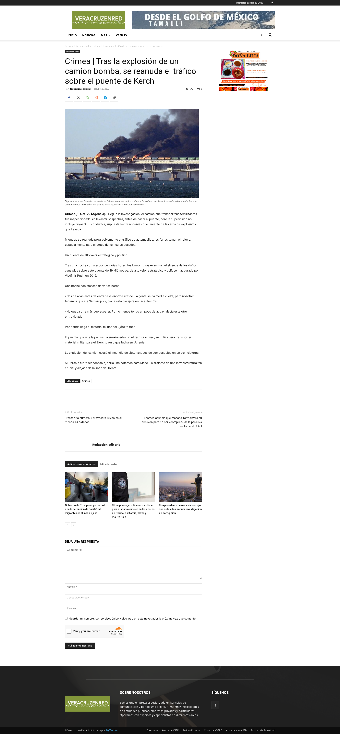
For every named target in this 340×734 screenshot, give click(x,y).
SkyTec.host (112, 730)
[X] (78, 98)
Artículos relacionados (81, 464)
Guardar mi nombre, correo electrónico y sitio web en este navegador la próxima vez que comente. (132, 618)
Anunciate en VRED (236, 730)
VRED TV (121, 35)
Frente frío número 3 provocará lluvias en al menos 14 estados (93, 420)
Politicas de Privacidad (263, 730)
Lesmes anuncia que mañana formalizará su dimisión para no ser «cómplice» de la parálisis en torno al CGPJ (172, 422)
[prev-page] (67, 524)
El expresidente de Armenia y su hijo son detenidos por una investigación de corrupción (180, 509)
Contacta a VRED (213, 730)
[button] (270, 35)
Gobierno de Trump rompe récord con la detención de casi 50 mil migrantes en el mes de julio (85, 509)
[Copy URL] (114, 98)
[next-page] (73, 524)
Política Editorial (191, 730)
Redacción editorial (80, 88)
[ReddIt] (96, 98)
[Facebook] (272, 3)
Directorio (152, 730)
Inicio (72, 35)
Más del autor (109, 464)
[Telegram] (105, 98)
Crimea (86, 380)
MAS (104, 35)
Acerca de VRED (170, 730)
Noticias (88, 35)
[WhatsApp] (87, 98)
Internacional (81, 46)
